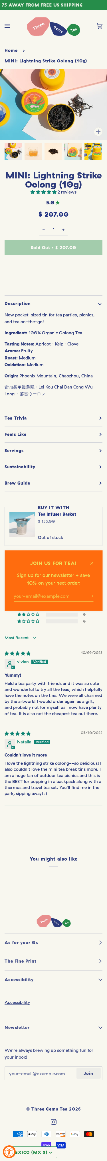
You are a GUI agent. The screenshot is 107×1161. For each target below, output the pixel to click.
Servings (14, 450)
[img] (18, 653)
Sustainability (20, 466)
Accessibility (17, 1002)
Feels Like (16, 434)
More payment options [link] (53, 282)
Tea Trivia (16, 418)
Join (88, 1073)
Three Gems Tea (49, 1109)
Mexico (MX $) (29, 1152)
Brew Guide (17, 483)
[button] (44, 192)
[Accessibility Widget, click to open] (9, 1151)
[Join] (85, 596)
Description (18, 303)
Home (11, 50)
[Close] (94, 560)
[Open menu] (13, 26)
